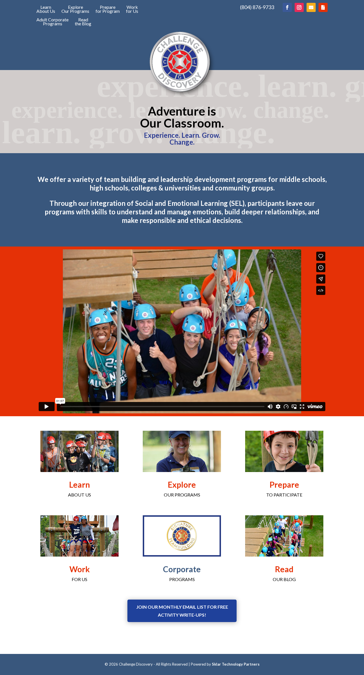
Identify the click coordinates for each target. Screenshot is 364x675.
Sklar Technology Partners (236, 664)
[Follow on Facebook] (287, 7)
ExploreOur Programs (75, 9)
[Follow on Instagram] (299, 7)
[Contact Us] (311, 7)
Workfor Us (132, 9)
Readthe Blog (83, 22)
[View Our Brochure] (323, 7)
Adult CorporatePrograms (52, 22)
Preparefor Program (108, 9)
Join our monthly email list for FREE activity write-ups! (182, 610)
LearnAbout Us (45, 9)
